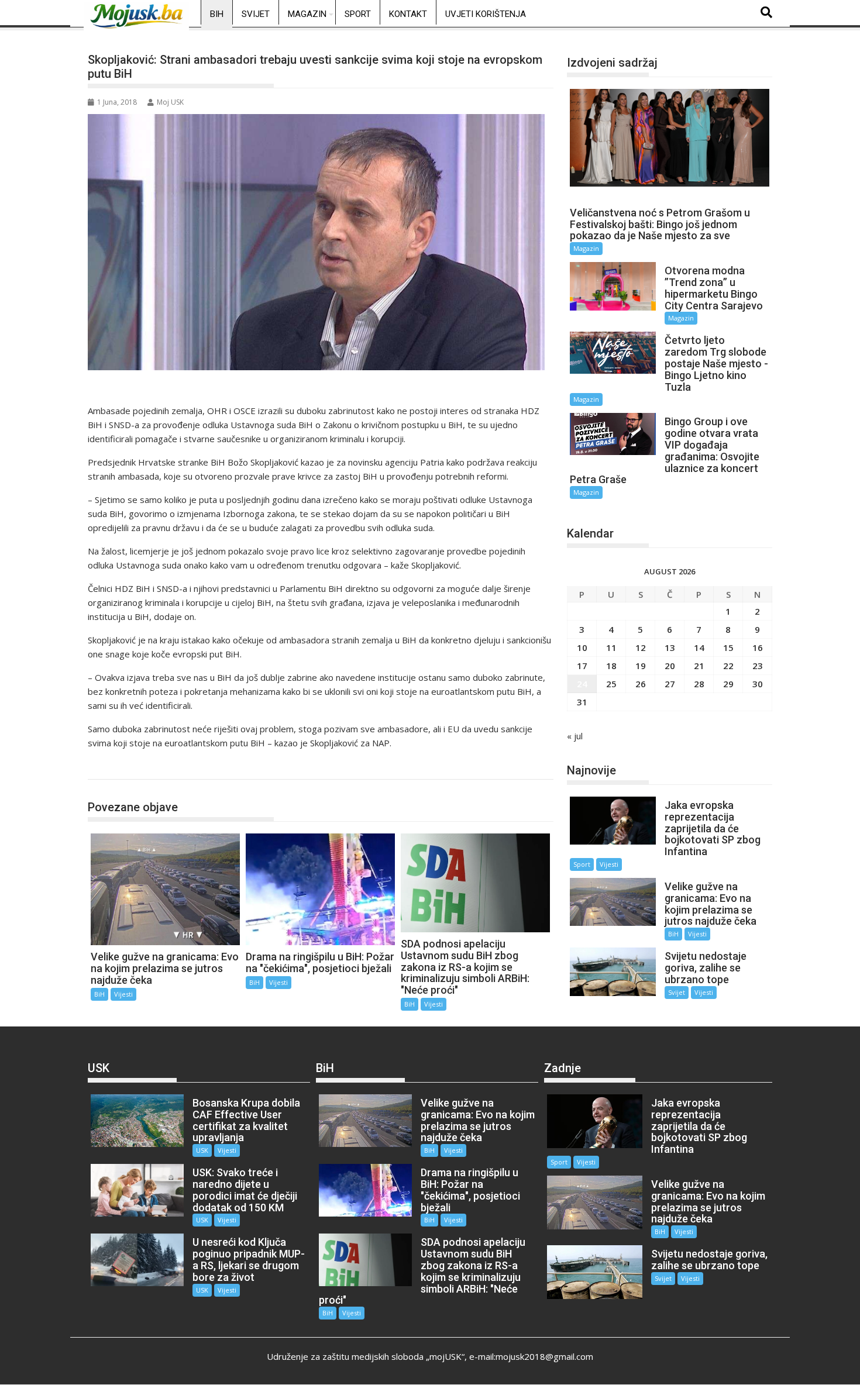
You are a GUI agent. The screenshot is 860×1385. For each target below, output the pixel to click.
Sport (358, 14)
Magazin (307, 14)
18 (611, 665)
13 (670, 647)
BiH (216, 14)
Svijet (256, 14)
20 (670, 665)
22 (728, 665)
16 (757, 647)
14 (699, 647)
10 (582, 647)
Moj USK (170, 102)
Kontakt (408, 14)
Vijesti (123, 994)
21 (699, 665)
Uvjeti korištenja (485, 14)
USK (202, 1150)
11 (611, 647)
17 (582, 665)
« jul (575, 736)
